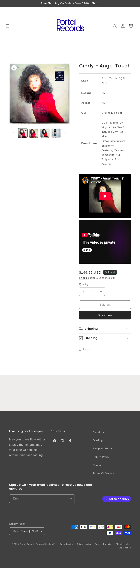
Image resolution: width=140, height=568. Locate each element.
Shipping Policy (102, 448)
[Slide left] (13, 133)
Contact (97, 465)
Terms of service (103, 544)
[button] (8, 26)
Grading (98, 440)
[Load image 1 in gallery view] (22, 133)
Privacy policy (84, 544)
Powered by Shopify (46, 544)
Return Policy (101, 456)
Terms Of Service (103, 473)
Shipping (84, 278)
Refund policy (66, 544)
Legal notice (125, 548)
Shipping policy (123, 544)
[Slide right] (66, 133)
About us (98, 432)
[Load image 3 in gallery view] (45, 133)
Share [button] (86, 349)
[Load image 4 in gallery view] (56, 133)
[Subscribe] (71, 498)
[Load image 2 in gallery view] (33, 133)
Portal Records (27, 544)
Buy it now (105, 315)
